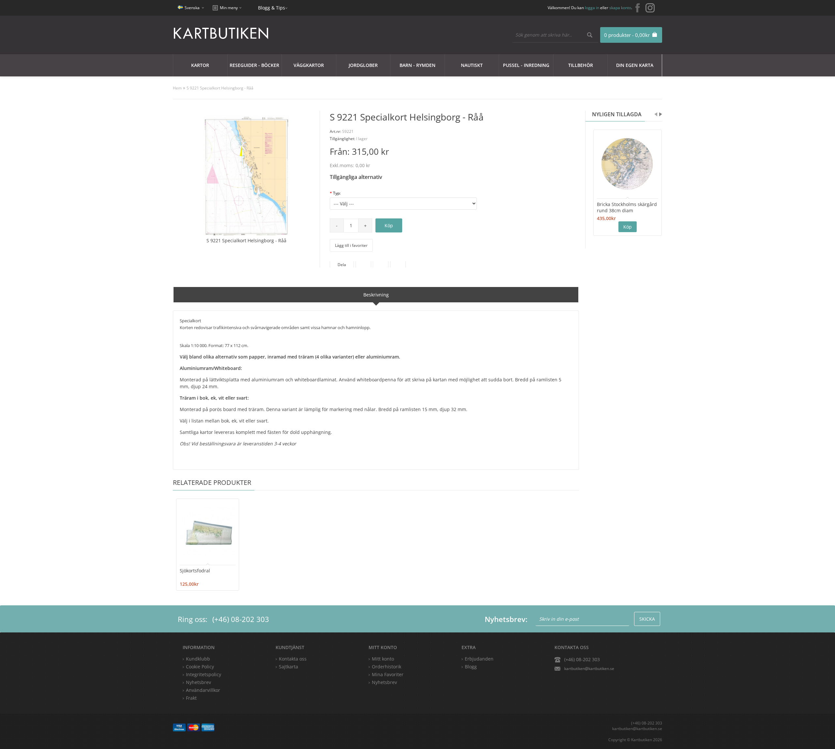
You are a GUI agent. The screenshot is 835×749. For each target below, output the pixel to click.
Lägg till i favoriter (351, 245)
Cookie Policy (200, 666)
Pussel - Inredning (526, 65)
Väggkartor (309, 65)
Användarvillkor (203, 690)
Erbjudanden (479, 659)
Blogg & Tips (271, 8)
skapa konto (620, 7)
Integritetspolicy (203, 674)
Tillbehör (580, 65)
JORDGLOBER (363, 65)
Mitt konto (383, 659)
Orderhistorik (386, 666)
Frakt (191, 698)
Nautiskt (472, 65)
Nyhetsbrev (384, 682)
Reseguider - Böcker (254, 65)
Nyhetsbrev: (506, 619)
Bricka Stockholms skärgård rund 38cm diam (627, 207)
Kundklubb (198, 659)
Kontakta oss (293, 659)
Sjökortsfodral (195, 570)
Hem (177, 88)
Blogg (471, 666)
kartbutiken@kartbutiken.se (589, 668)
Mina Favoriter (387, 674)
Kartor (200, 65)
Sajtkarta (288, 666)
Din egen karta (634, 65)
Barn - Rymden (417, 65)
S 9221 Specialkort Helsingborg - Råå (220, 88)
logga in (592, 7)
